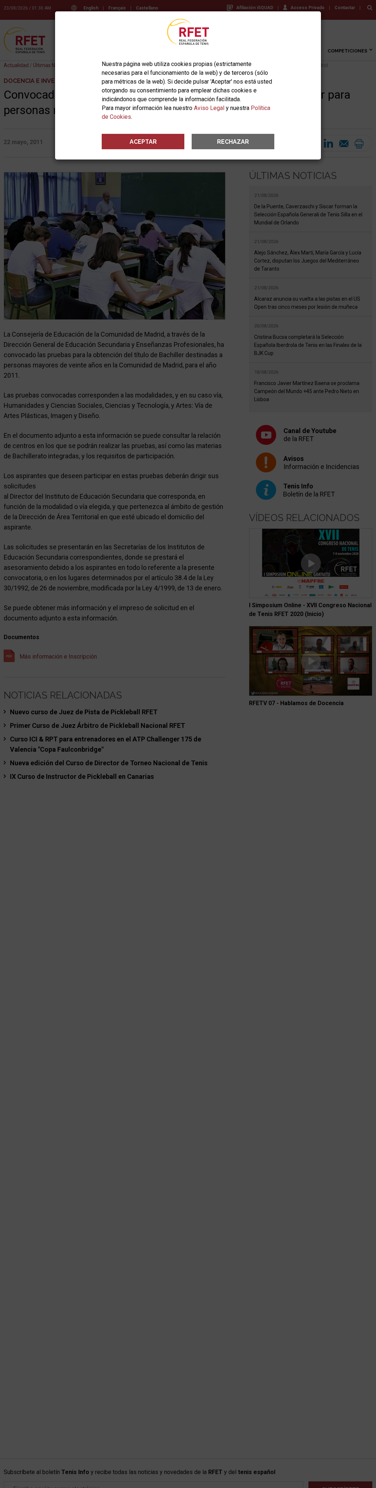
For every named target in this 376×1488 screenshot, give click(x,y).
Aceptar (143, 141)
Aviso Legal (209, 108)
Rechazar (233, 141)
